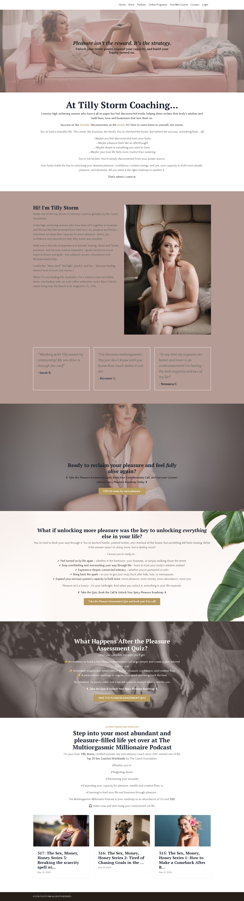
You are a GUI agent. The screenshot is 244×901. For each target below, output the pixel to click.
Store (131, 4)
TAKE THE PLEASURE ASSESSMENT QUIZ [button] (122, 698)
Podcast (141, 4)
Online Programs (158, 4)
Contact (195, 4)
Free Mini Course (179, 4)
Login (205, 4)
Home (122, 4)
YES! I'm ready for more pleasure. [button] (122, 491)
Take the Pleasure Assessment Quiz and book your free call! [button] (122, 601)
